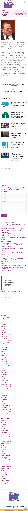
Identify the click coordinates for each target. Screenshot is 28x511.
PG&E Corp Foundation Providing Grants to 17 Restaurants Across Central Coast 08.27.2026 (18, 145)
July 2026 (4, 320)
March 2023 (4, 403)
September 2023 (6, 391)
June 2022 (4, 422)
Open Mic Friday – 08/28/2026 (10, 224)
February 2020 (5, 481)
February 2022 (5, 430)
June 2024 (4, 372)
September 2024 (6, 366)
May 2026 (4, 324)
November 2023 (6, 387)
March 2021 (4, 453)
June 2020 (4, 472)
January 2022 (5, 433)
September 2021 (6, 441)
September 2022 (6, 416)
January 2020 (5, 483)
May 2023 (4, 399)
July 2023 (4, 395)
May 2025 (4, 349)
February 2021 (5, 456)
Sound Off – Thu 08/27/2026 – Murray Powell (12, 253)
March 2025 (4, 353)
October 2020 (5, 464)
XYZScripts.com (20, 510)
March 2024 (4, 378)
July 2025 (4, 345)
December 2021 (6, 435)
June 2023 (4, 397)
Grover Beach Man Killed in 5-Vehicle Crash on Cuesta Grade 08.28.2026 (18, 124)
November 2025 (6, 337)
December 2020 (6, 460)
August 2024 (5, 368)
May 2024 (4, 374)
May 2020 (4, 474)
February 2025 (5, 355)
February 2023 (5, 405)
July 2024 (4, 370)
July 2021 (4, 445)
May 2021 (4, 449)
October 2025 (5, 339)
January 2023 (5, 408)
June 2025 (4, 347)
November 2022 (6, 412)
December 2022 (6, 410)
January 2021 (5, 458)
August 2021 (5, 443)
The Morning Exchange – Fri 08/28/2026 (13, 248)
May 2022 (4, 424)
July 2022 (4, 420)
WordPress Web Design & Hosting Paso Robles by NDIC (14, 506)
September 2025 (6, 341)
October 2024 (5, 364)
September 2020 (6, 466)
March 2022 (4, 428)
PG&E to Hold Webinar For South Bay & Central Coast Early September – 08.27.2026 (18, 134)
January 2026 (5, 332)
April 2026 (4, 326)
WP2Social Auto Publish (9, 510)
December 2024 (6, 359)
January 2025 (5, 357)
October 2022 (5, 414)
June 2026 (4, 322)
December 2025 (6, 334)
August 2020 (5, 468)
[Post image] (5, 104)
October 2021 (5, 439)
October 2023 (5, 389)
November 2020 (6, 462)
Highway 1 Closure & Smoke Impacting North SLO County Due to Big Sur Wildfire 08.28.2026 (19, 115)
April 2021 (4, 451)
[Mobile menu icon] (25, 2)
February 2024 (5, 380)
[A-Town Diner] (14, 176)
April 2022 (4, 426)
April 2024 (4, 376)
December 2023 (6, 385)
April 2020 (4, 476)
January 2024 (5, 382)
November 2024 (6, 362)
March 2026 (4, 328)
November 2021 (6, 437)
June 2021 (4, 447)
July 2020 (4, 470)
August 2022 (5, 418)
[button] (7, 309)
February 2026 (5, 330)
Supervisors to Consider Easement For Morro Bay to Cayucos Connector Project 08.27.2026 (18, 155)
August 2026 (5, 318)
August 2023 (5, 393)
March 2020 (4, 479)
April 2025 (4, 351)
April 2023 (4, 401)
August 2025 (5, 343)
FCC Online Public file (17, 503)
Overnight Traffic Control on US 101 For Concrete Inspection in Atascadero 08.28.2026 (19, 104)
